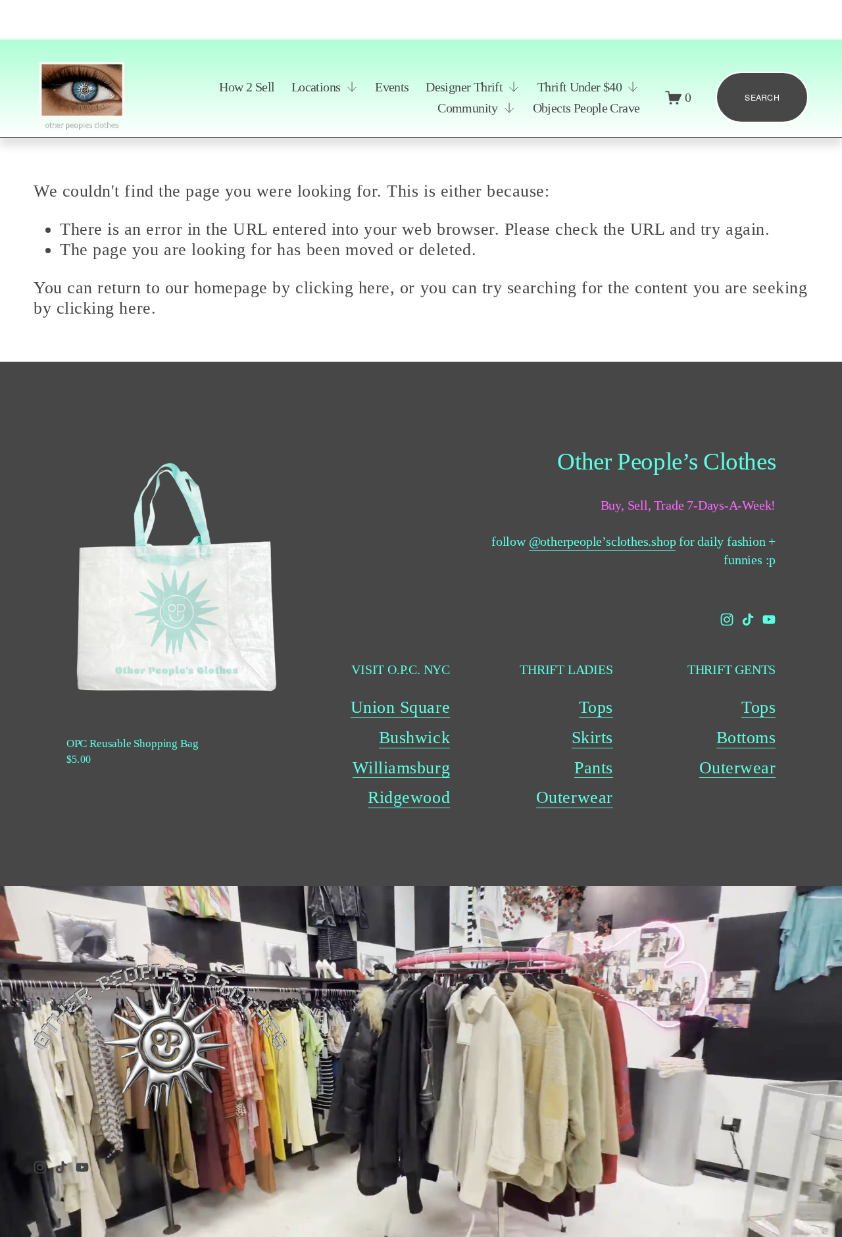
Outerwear (574, 797)
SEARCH (762, 97)
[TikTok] (748, 619)
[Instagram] (726, 619)
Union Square (400, 707)
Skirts (592, 737)
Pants (593, 767)
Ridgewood (409, 797)
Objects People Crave (586, 108)
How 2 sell (246, 87)
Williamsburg (401, 767)
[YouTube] (769, 619)
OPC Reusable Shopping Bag (132, 743)
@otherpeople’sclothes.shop (602, 541)
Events (392, 87)
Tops (596, 707)
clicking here (342, 287)
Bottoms (746, 737)
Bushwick (414, 737)
